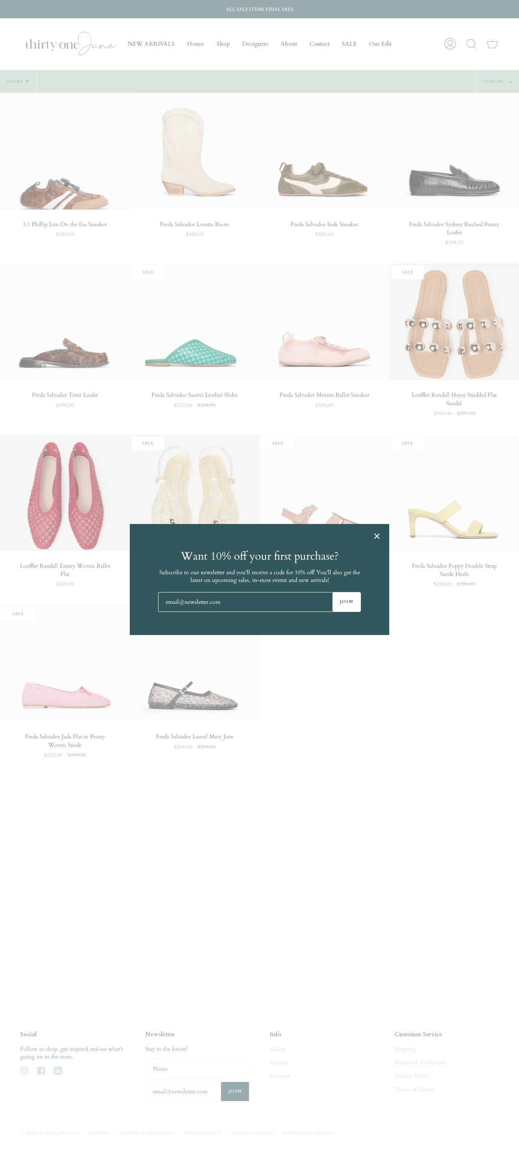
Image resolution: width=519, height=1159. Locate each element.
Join (346, 602)
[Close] (377, 536)
